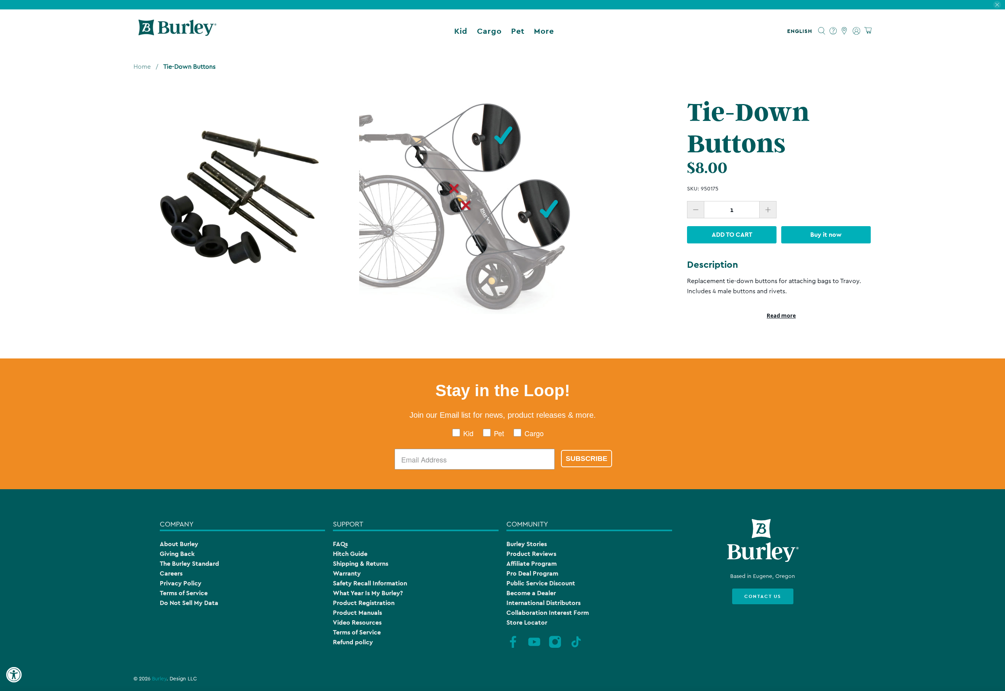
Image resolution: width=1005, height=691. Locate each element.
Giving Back (177, 554)
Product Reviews (531, 554)
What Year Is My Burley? (368, 593)
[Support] (833, 31)
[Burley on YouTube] (534, 647)
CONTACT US (762, 596)
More (544, 31)
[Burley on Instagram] (555, 647)
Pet (517, 31)
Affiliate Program (531, 563)
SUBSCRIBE (586, 458)
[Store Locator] (844, 31)
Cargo (489, 31)
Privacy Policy (180, 583)
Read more (781, 315)
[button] (801, 31)
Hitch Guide (350, 554)
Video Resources (357, 622)
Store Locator (526, 622)
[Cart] (868, 31)
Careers (171, 573)
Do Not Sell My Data (189, 603)
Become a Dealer (531, 593)
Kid (461, 31)
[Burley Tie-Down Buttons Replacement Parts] (240, 195)
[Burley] (177, 31)
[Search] (822, 31)
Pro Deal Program (532, 573)
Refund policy (353, 642)
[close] (997, 5)
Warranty (347, 573)
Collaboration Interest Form (547, 613)
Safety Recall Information (370, 583)
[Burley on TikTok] (576, 647)
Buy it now (826, 234)
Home (142, 67)
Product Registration (364, 603)
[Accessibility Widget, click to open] (14, 675)
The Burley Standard (189, 563)
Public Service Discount (540, 583)
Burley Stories (526, 544)
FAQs (340, 544)
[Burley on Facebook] (513, 647)
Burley (159, 679)
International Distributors (543, 603)
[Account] (856, 31)
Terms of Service (184, 593)
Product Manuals (357, 613)
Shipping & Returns (360, 563)
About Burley (179, 544)
